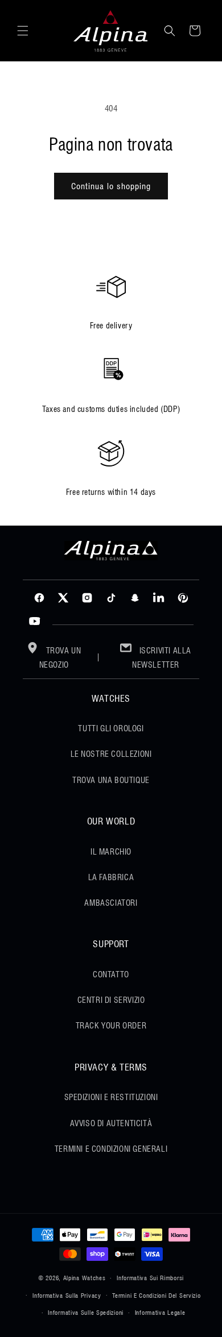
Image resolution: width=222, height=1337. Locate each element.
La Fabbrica (111, 877)
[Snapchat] (135, 598)
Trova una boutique (111, 780)
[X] (63, 598)
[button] (22, 30)
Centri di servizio (111, 1000)
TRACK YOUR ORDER (111, 1025)
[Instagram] (87, 598)
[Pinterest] (183, 598)
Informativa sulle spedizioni (86, 1313)
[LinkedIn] (159, 598)
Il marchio (111, 851)
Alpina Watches (84, 1278)
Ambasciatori (110, 902)
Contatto (111, 974)
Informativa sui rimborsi (150, 1278)
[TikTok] (111, 598)
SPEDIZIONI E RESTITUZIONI (111, 1097)
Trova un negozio (60, 657)
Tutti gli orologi (110, 728)
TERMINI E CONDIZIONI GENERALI (111, 1148)
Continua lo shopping (111, 186)
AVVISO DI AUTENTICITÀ (111, 1123)
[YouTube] (35, 622)
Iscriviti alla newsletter (161, 657)
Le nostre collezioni (111, 754)
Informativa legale (160, 1313)
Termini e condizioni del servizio (156, 1295)
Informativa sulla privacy (66, 1295)
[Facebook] (39, 598)
